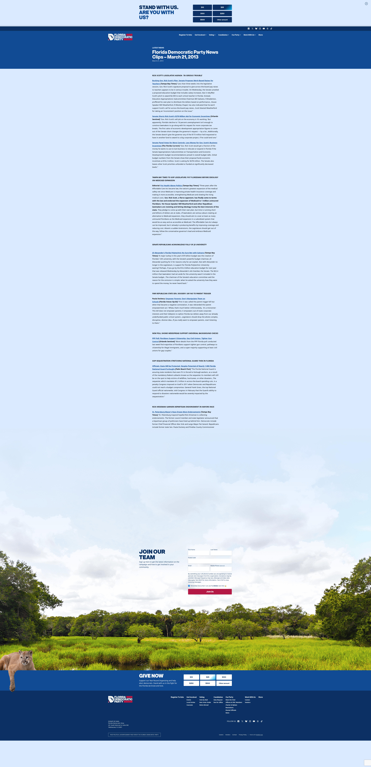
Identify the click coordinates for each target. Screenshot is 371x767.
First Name (191, 549)
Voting (211, 35)
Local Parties (191, 702)
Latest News (158, 47)
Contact (234, 735)
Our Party (235, 35)
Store (260, 35)
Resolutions (229, 707)
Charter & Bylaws (231, 705)
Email (189, 565)
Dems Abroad (203, 705)
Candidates (223, 35)
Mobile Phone (218, 565)
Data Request (218, 700)
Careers (247, 700)
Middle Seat (259, 735)
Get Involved (200, 35)
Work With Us (249, 35)
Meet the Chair (230, 700)
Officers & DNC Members (234, 702)
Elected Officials (231, 710)
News (227, 713)
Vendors (247, 702)
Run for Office (218, 702)
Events (189, 700)
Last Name (214, 549)
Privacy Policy (243, 735)
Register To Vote (185, 35)
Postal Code (192, 557)
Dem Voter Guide (205, 702)
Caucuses (190, 705)
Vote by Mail (203, 700)
